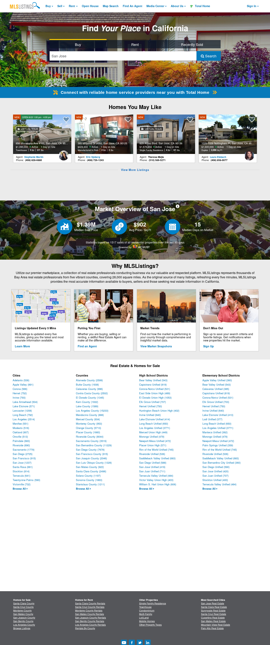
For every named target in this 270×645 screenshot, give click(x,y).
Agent (132, 6)
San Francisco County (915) (92, 454)
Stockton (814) (21, 471)
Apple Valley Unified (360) (217, 380)
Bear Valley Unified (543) (153, 380)
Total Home (202, 6)
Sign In (251, 6)
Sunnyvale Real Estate (213, 610)
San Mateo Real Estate (213, 621)
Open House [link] (90, 6)
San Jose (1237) (22, 462)
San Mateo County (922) (90, 467)
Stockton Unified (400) (215, 480)
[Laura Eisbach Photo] (249, 154)
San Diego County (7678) (90, 449)
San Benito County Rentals (89, 621)
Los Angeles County (24, 624)
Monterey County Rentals (88, 610)
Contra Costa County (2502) (92, 393)
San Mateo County (23, 614)
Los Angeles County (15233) (92, 410)
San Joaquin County (24, 617)
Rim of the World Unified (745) (156, 449)
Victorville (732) (21, 484)
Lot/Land (144, 617)
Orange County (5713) (88, 428)
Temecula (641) (21, 475)
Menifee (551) (20, 423)
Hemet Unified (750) (150, 406)
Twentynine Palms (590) (26, 480)
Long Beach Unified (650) (153, 423)
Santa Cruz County (23, 607)
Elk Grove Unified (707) (152, 402)
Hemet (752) (20, 393)
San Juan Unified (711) (152, 471)
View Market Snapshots (156, 346)
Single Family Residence (152, 603)
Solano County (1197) (88, 475)
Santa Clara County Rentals (90, 603)
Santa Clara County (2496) (91, 471)
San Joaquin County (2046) (91, 458)
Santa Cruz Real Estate (213, 614)
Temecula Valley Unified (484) (156, 475)
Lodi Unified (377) (212, 419)
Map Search (111, 6)
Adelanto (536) (21, 380)
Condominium (146, 610)
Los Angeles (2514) (24, 419)
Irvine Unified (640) (150, 415)
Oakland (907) (21, 432)
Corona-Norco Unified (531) (154, 389)
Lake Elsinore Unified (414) (154, 419)
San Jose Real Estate (212, 603)
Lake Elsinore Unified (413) (217, 415)
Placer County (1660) (88, 432)
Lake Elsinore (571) (24, 406)
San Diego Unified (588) (152, 462)
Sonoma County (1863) (89, 480)
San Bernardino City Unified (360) (221, 462)
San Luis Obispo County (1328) (94, 462)
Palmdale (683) (21, 441)
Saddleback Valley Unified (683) (157, 458)
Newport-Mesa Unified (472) (155, 441)
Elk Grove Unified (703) (215, 402)
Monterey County (22, 610)
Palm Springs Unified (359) (217, 445)
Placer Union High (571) (152, 445)
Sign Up (208, 346)
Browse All (20, 488)
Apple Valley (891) (23, 384)
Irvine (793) (19, 397)
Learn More (22, 346)
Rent (72, 6)
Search (210, 55)
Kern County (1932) (87, 402)
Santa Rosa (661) (23, 467)
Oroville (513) (20, 436)
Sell (59, 6)
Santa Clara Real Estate (214, 607)
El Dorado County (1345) (90, 397)
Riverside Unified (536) (152, 454)
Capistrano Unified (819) (153, 384)
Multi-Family (145, 614)
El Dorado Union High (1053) (155, 397)
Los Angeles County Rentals (90, 624)
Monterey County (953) (89, 423)
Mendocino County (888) (90, 415)
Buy (48, 6)
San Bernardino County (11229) (94, 445)
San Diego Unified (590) (215, 467)
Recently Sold (192, 44)
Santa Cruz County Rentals (89, 607)
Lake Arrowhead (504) (25, 402)
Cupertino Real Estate (213, 617)
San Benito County (23, 621)
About (177, 6)
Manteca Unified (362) (215, 432)
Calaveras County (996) (89, 389)
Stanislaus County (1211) (90, 484)
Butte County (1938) (87, 384)
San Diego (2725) (22, 454)
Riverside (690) (21, 445)
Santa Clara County (23, 603)
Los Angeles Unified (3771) (154, 428)
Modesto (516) (21, 428)
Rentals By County (85, 628)
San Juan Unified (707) (215, 475)
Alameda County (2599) (89, 380)
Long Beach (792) (23, 415)
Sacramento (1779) (23, 449)
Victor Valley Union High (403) (156, 480)
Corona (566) (20, 389)
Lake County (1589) (87, 406)
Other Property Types (150, 624)
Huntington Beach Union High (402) (159, 410)
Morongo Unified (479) (151, 436)
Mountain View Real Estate (215, 624)
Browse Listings (21, 628)
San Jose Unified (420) (215, 471)
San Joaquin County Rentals (90, 617)
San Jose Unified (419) (152, 467)
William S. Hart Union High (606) (157, 484)
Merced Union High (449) (153, 432)
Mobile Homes (147, 621)
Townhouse (145, 607)
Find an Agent (87, 346)
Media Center (155, 6)
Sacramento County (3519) (91, 441)
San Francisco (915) (24, 458)
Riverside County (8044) (89, 436)
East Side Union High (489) (154, 393)
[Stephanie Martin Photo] (64, 154)
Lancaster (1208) (22, 410)
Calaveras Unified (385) (215, 389)
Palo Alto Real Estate (212, 628)
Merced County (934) (88, 419)
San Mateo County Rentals (89, 614)
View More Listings (135, 170)
